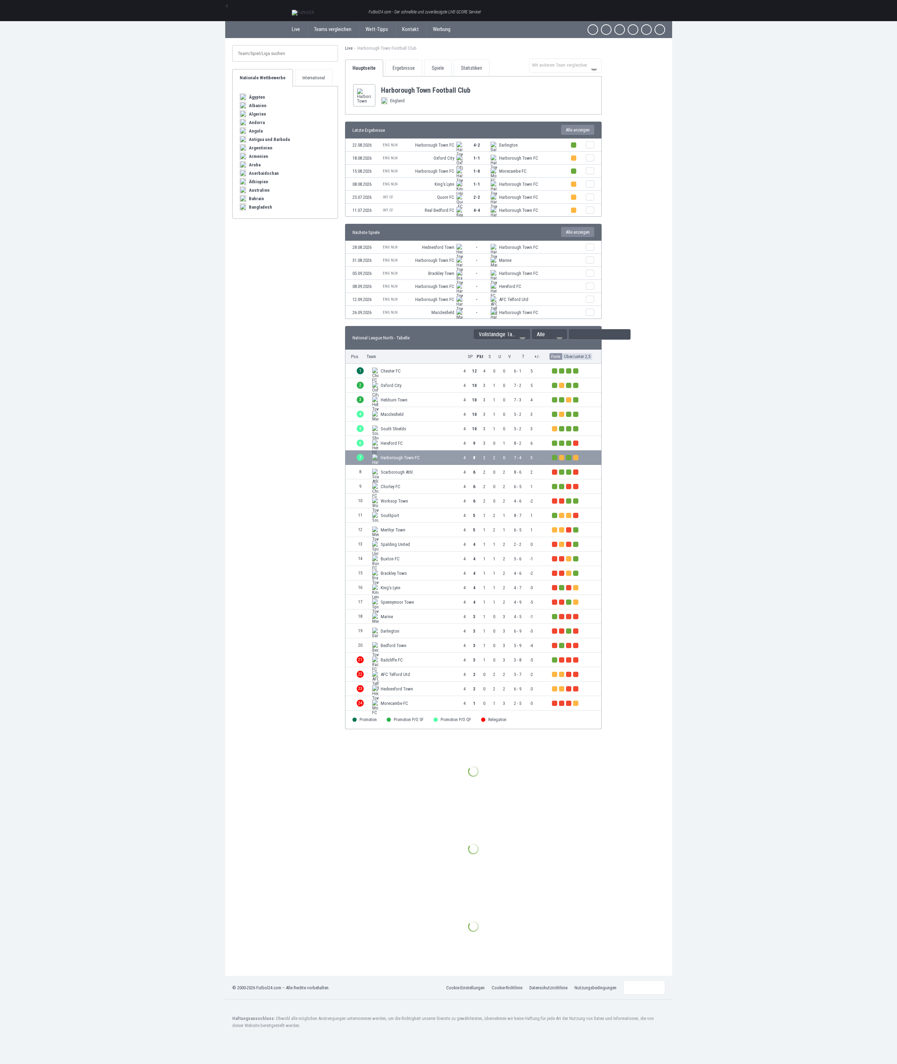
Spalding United (395, 544)
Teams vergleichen (332, 29)
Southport (390, 515)
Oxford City (444, 158)
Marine (505, 260)
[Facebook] (593, 29)
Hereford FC (510, 286)
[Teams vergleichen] (590, 144)
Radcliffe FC (392, 660)
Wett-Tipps (376, 29)
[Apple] (633, 29)
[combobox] (565, 66)
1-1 (476, 158)
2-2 (476, 197)
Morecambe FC (513, 171)
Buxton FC (390, 558)
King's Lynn (444, 184)
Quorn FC (445, 197)
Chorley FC (390, 486)
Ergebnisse (404, 68)
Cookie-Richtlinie (507, 987)
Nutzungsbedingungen (595, 987)
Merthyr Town (393, 530)
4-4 (476, 210)
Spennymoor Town (397, 602)
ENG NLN (390, 145)
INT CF (388, 197)
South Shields (393, 428)
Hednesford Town (438, 247)
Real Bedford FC (439, 210)
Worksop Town (394, 501)
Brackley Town (441, 273)
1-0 (476, 171)
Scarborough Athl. (397, 472)
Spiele (438, 68)
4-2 (476, 145)
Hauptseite (364, 68)
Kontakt (410, 29)
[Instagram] (619, 29)
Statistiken (471, 68)
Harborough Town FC (434, 145)
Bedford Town (393, 645)
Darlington (508, 145)
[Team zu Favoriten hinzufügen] (476, 90)
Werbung (441, 29)
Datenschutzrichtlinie (548, 987)
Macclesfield (442, 312)
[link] (473, 145)
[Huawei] (660, 29)
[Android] (646, 29)
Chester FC (391, 371)
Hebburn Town (394, 399)
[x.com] (606, 29)
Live (296, 29)
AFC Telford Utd (513, 299)
